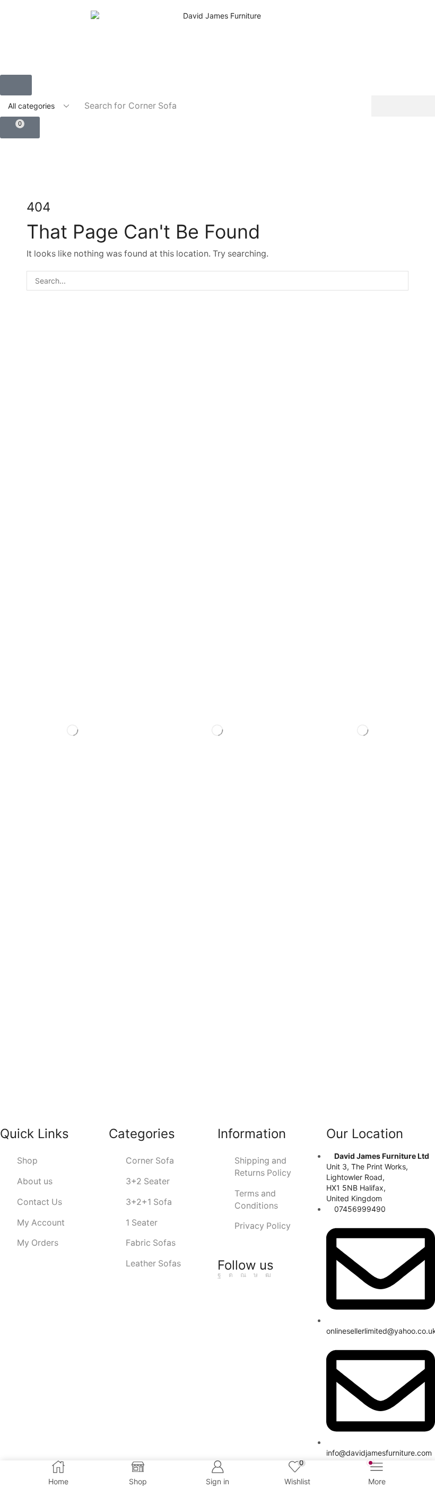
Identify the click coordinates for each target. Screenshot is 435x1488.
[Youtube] (268, 1275)
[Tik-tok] (256, 1275)
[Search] (403, 106)
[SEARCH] (398, 280)
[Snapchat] (243, 1275)
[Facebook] (219, 1275)
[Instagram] (231, 1275)
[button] (16, 85)
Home (197, 166)
